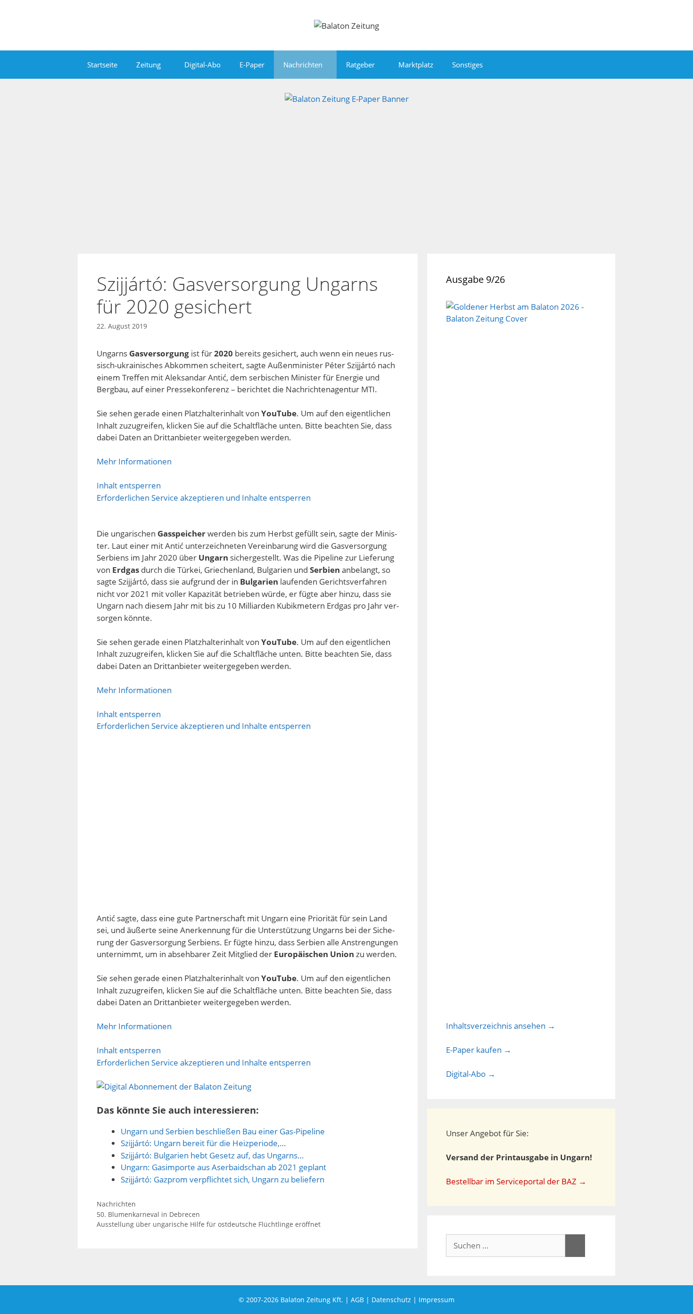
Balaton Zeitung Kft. (311, 1299)
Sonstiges (467, 64)
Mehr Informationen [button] (134, 461)
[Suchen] (575, 1245)
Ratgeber (360, 64)
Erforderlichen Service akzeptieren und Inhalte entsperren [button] (204, 497)
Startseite (102, 64)
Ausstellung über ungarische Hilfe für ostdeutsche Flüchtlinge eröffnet (209, 1224)
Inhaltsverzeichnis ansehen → (500, 1025)
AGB (357, 1299)
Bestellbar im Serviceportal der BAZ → (516, 1181)
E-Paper (251, 64)
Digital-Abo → (470, 1073)
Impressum (436, 1299)
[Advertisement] (346, 176)
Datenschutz (391, 1299)
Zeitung (148, 64)
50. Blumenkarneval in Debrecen (148, 1214)
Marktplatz (415, 64)
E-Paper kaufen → (479, 1049)
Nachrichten (302, 64)
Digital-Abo (202, 64)
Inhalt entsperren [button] (129, 485)
